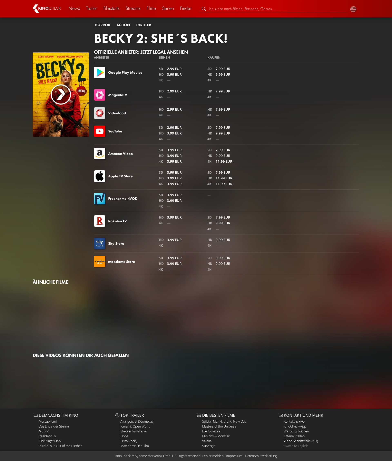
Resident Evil (48, 436)
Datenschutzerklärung (261, 456)
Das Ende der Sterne (54, 426)
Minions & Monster (215, 436)
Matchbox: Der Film (134, 446)
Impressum (234, 456)
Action (123, 24)
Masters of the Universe (219, 426)
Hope (124, 436)
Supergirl (208, 446)
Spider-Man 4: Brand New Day (224, 421)
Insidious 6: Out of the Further (60, 446)
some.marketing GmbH (156, 456)
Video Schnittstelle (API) (301, 441)
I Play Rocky (128, 441)
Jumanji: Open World (135, 426)
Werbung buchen (296, 431)
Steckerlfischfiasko (133, 431)
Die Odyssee (211, 431)
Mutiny (44, 431)
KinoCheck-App (295, 426)
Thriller (143, 24)
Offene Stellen (294, 436)
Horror (102, 24)
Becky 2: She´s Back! (160, 38)
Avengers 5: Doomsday (136, 421)
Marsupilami (48, 421)
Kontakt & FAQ (294, 421)
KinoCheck (123, 456)
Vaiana (207, 441)
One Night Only (50, 441)
